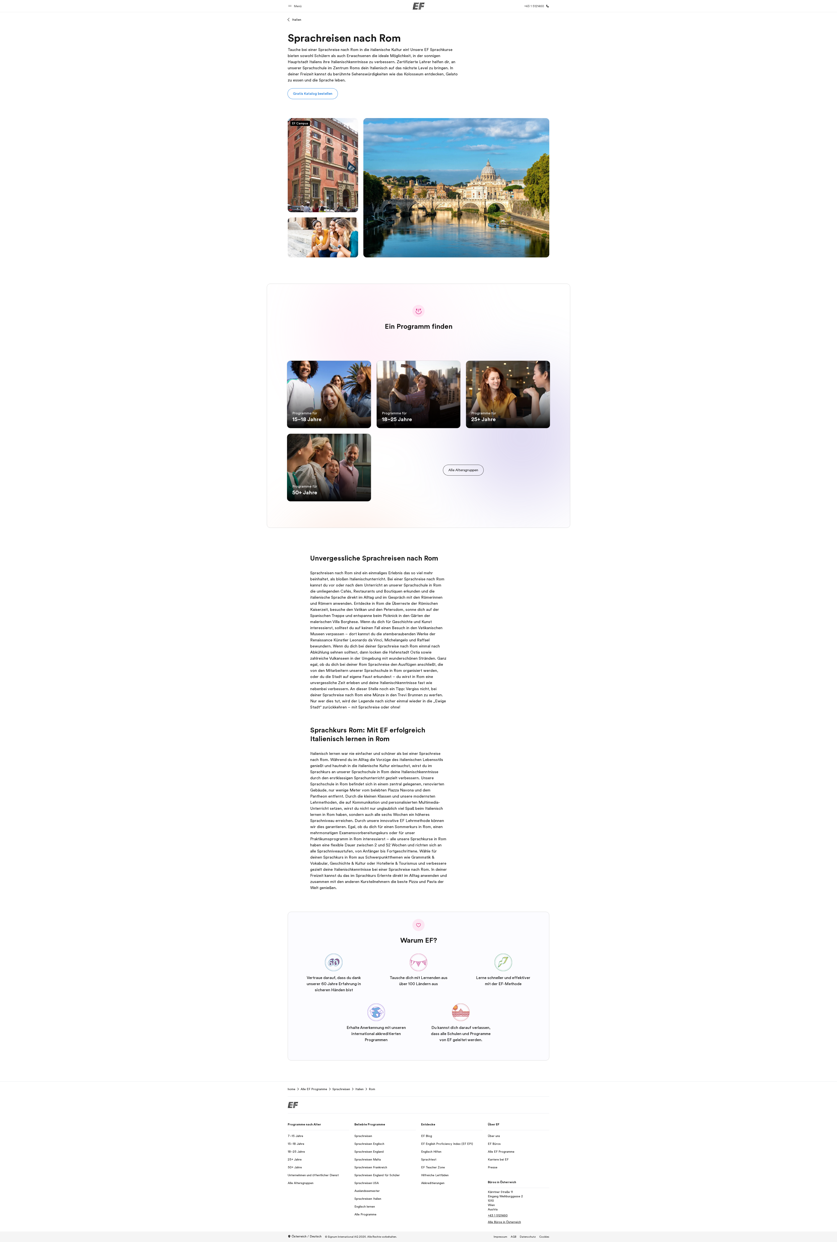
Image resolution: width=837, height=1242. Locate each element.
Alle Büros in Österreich (504, 1222)
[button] (295, 6)
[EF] (419, 6)
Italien (296, 19)
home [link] (291, 1089)
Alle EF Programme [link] (314, 1089)
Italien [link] (359, 1089)
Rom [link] (372, 1089)
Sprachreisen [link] (341, 1089)
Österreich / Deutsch (307, 1236)
